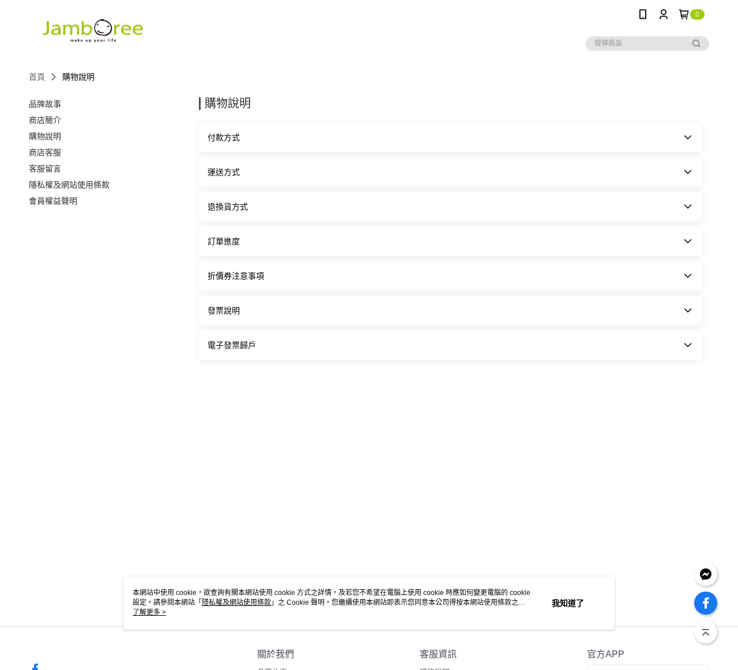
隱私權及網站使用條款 (236, 602)
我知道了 (568, 603)
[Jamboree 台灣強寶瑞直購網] (93, 30)
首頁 (37, 76)
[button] (450, 137)
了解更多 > (149, 612)
